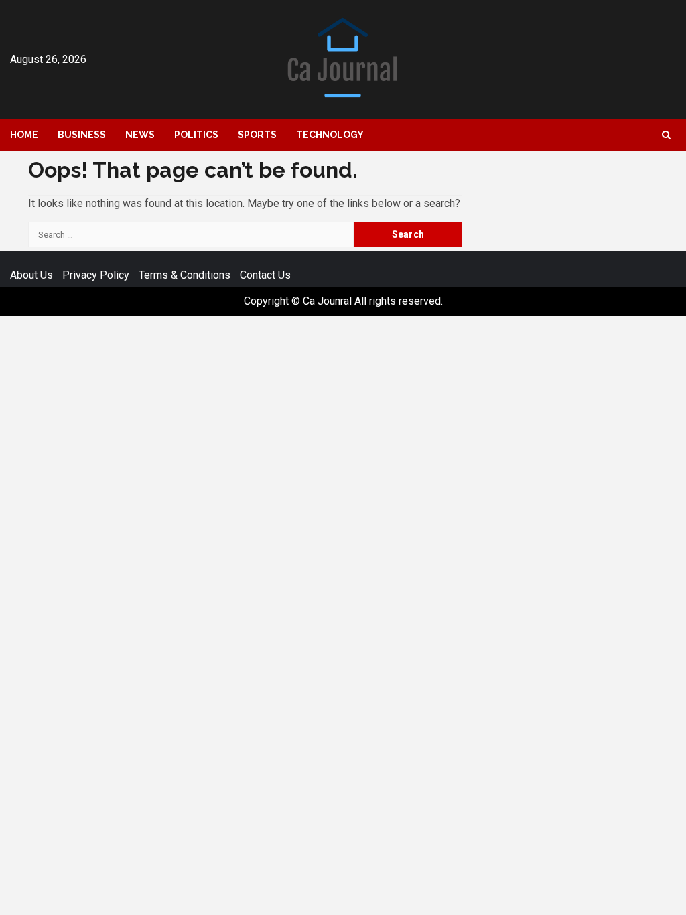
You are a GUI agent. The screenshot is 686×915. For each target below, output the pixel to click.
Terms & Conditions (184, 275)
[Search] (666, 135)
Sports (257, 134)
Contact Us (265, 275)
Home (24, 134)
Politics (196, 134)
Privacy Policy (95, 275)
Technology (330, 134)
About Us (31, 275)
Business (82, 134)
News (140, 134)
